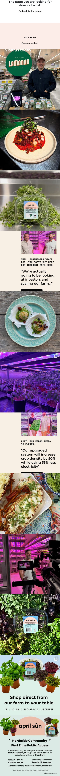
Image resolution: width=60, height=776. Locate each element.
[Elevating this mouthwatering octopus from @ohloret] (30, 140)
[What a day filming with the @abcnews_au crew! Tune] (30, 564)
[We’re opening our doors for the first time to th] (30, 745)
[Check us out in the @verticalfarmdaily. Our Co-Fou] (30, 442)
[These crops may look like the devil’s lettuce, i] (30, 382)
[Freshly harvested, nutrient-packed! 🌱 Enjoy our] (30, 200)
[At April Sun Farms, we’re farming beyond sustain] (30, 624)
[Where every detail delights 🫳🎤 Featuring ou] (30, 503)
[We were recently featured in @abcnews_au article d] (30, 261)
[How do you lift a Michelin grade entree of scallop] (30, 321)
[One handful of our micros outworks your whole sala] (30, 79)
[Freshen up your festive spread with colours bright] (30, 685)
